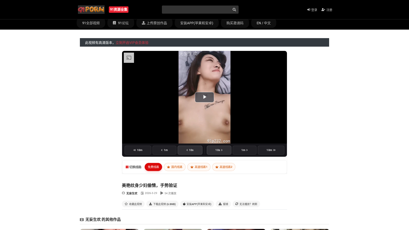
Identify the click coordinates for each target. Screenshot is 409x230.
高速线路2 (225, 166)
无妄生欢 (131, 193)
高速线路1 (200, 166)
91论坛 (123, 23)
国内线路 (176, 166)
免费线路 (153, 166)
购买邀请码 (234, 23)
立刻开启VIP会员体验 (132, 43)
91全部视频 (91, 23)
